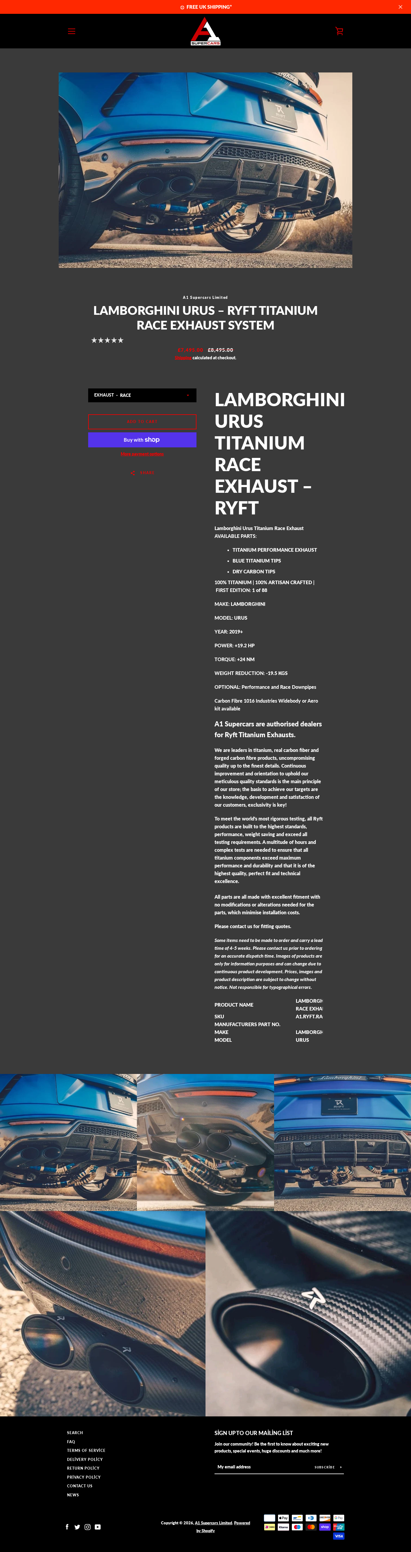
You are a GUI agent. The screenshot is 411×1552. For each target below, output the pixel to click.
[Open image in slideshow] (205, 170)
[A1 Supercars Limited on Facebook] (67, 1526)
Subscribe (325, 1467)
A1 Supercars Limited (213, 1522)
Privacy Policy (84, 1477)
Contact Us (80, 1486)
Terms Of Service (86, 1450)
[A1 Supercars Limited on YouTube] (98, 1526)
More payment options (142, 453)
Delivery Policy (85, 1459)
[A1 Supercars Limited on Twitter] (77, 1526)
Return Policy (83, 1468)
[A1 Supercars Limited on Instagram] (88, 1526)
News (73, 1495)
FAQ (71, 1442)
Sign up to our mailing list (254, 1433)
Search (75, 1433)
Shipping (183, 357)
